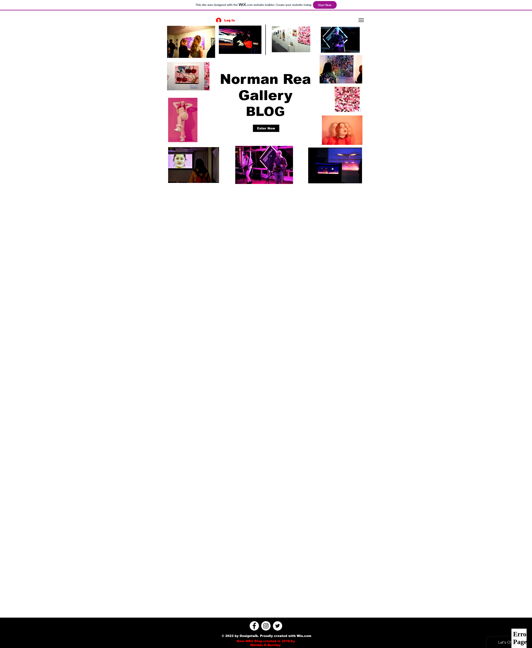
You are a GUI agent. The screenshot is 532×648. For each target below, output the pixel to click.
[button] (361, 20)
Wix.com (304, 636)
